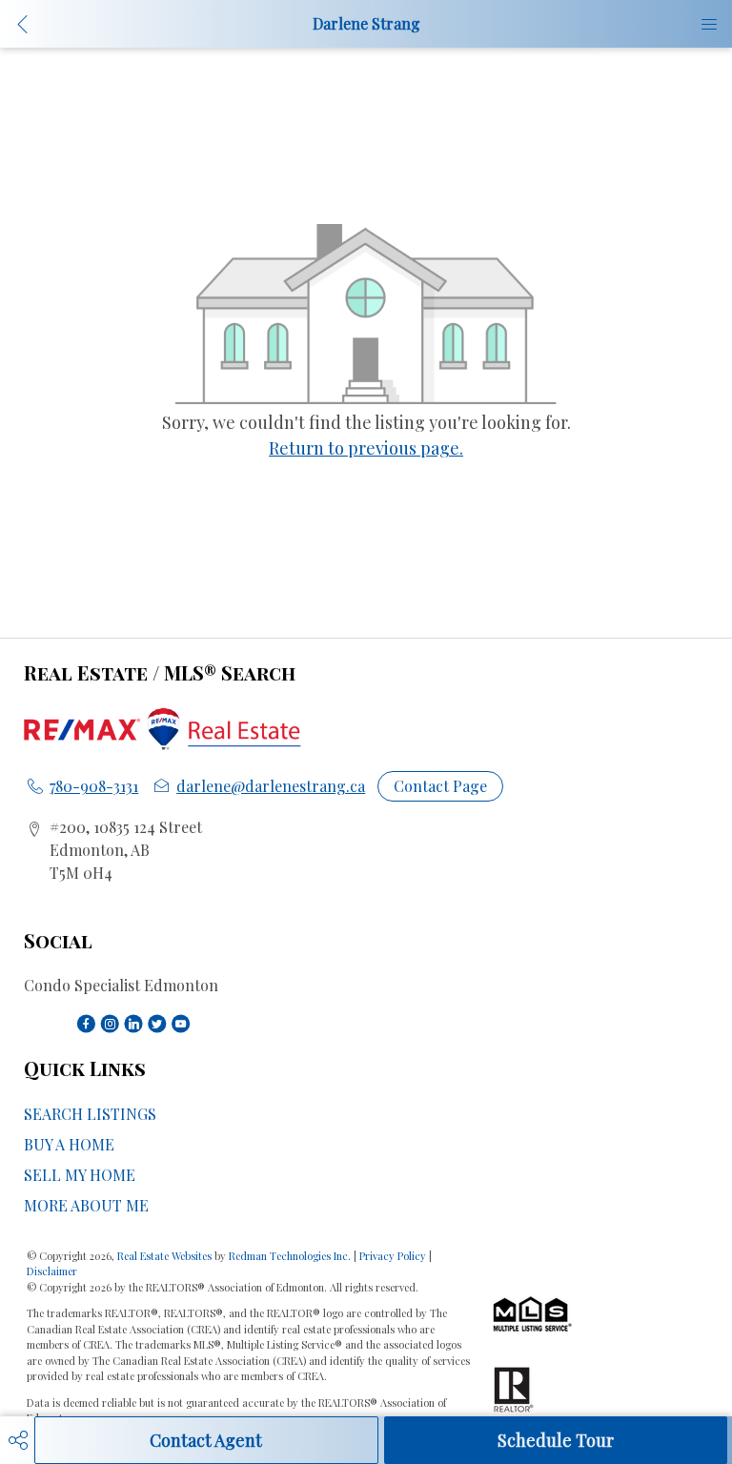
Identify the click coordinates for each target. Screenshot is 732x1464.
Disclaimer (52, 1271)
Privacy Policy (392, 1256)
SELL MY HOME (79, 1175)
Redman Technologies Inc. (291, 1256)
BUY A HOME (69, 1144)
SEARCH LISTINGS (90, 1114)
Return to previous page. (366, 448)
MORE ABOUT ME (86, 1205)
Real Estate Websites (165, 1256)
